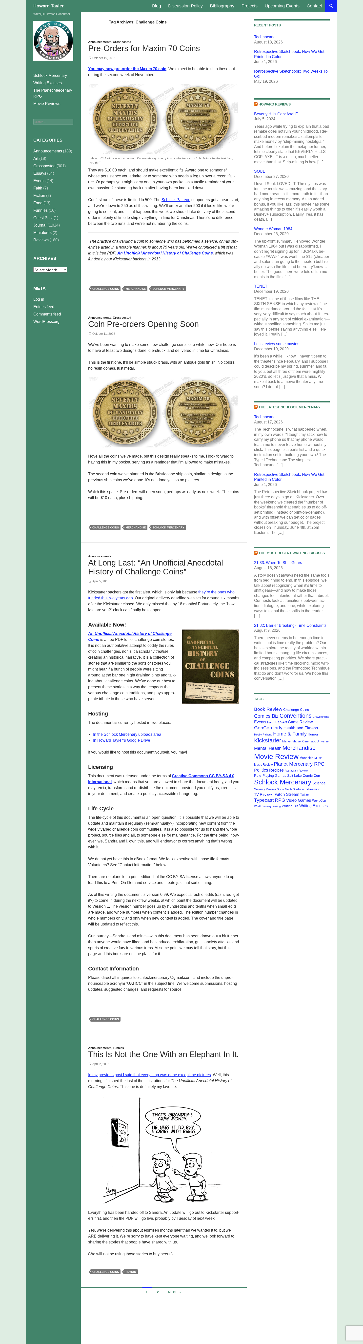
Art (35, 158)
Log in (38, 299)
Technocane (265, 37)
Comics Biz (266, 716)
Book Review (268, 709)
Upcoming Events (282, 5)
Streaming (313, 789)
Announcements (99, 42)
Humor (131, 1271)
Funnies (118, 1048)
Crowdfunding (321, 716)
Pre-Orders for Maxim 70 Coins (144, 48)
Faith (270, 722)
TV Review (263, 795)
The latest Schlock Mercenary (290, 407)
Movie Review (276, 756)
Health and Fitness (300, 727)
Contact (314, 5)
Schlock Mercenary (168, 288)
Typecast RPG (269, 800)
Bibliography (222, 5)
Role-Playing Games (270, 775)
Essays (39, 173)
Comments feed (47, 314)
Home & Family (290, 733)
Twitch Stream (286, 794)
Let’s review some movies (276, 344)
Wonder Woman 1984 (273, 229)
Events (260, 722)
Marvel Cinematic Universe (310, 741)
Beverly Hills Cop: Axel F (276, 114)
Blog (156, 5)
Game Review (300, 722)
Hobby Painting (263, 734)
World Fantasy (263, 806)
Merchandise (136, 288)
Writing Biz (290, 806)
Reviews (41, 240)
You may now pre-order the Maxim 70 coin (127, 69)
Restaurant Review (296, 770)
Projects (250, 5)
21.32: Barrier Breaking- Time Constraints (290, 625)
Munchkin (306, 758)
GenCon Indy (268, 727)
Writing (277, 806)
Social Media (284, 789)
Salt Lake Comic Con (303, 775)
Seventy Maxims (265, 789)
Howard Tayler (48, 5)
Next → (175, 1292)
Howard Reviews (275, 104)
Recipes (276, 770)
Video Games (298, 800)
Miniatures (42, 233)
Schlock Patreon (175, 200)
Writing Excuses (313, 805)
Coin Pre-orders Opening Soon (143, 324)
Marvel (286, 741)
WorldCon (319, 800)
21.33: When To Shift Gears (278, 563)
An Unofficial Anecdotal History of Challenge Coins (165, 253)
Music (318, 758)
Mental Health (268, 748)
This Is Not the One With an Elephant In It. (163, 1054)
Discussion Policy (185, 5)
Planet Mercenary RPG (299, 764)
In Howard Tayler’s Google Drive (121, 740)
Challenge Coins (105, 288)
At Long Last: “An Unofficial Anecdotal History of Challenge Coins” (155, 567)
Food (37, 203)
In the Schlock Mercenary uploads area (127, 734)
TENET (260, 286)
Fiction (39, 195)
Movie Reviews (46, 104)
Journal (39, 225)
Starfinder (299, 789)
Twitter (304, 795)
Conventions (296, 716)
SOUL (259, 171)
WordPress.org (46, 321)
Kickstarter (267, 740)
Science (318, 783)
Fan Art (281, 722)
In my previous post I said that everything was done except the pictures (149, 1075)
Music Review (263, 764)
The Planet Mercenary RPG (52, 93)
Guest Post (43, 218)
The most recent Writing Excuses (292, 553)
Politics (261, 770)
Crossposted (122, 42)
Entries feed (43, 307)
